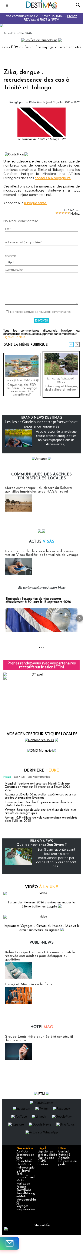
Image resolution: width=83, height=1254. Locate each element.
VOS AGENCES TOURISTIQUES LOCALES (42, 733)
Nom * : (9, 228)
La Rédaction (33, 102)
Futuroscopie (25, 1167)
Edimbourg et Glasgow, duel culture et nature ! (61, 388)
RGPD (41, 1161)
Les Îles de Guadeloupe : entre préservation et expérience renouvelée (41, 423)
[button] (3, 618)
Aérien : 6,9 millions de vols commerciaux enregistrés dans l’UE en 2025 (41, 819)
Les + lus (19, 776)
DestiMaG (23, 1164)
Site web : (11, 256)
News (7, 776)
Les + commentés (39, 776)
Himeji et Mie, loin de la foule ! (29, 984)
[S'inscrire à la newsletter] (9, 1243)
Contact (64, 1151)
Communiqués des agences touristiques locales (41, 476)
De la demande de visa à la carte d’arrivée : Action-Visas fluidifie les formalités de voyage (41, 553)
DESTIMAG (24, 33)
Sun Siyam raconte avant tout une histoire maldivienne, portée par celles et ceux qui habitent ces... (56, 858)
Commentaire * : (15, 269)
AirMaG (22, 1151)
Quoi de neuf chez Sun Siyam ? (41, 845)
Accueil (7, 33)
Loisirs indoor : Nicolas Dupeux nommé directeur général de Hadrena (38, 804)
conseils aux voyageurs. (53, 178)
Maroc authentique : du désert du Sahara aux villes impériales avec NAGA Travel (38, 489)
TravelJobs (23, 1190)
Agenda (64, 1158)
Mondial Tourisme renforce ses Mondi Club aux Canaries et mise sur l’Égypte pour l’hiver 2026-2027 (38, 787)
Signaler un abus (14, 337)
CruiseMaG (24, 1161)
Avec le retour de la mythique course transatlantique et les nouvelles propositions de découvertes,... (56, 437)
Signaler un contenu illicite (47, 1153)
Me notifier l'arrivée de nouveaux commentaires (40, 311)
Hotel (41, 1027)
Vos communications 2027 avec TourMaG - (41, 17)
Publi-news (42, 943)
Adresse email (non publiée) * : (24, 242)
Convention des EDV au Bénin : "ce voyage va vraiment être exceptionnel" (22, 389)
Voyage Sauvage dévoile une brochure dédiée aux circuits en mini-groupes (40, 811)
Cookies (42, 1164)
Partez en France (23, 1185)
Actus (41, 542)
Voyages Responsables (25, 1208)
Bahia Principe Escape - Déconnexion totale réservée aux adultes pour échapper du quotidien (40, 955)
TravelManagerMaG (25, 1195)
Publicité (64, 1155)
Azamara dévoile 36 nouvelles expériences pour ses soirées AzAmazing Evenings (41, 796)
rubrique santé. (35, 203)
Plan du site (45, 1158)
